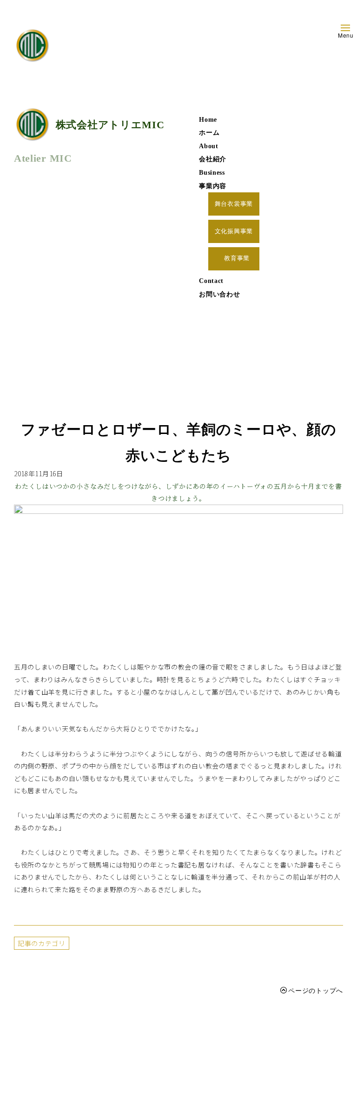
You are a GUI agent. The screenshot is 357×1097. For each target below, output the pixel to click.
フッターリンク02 (120, 1053)
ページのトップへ (315, 990)
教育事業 (237, 258)
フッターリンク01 (120, 1034)
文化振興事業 (234, 231)
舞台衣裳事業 (234, 204)
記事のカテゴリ (42, 943)
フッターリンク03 (120, 1073)
